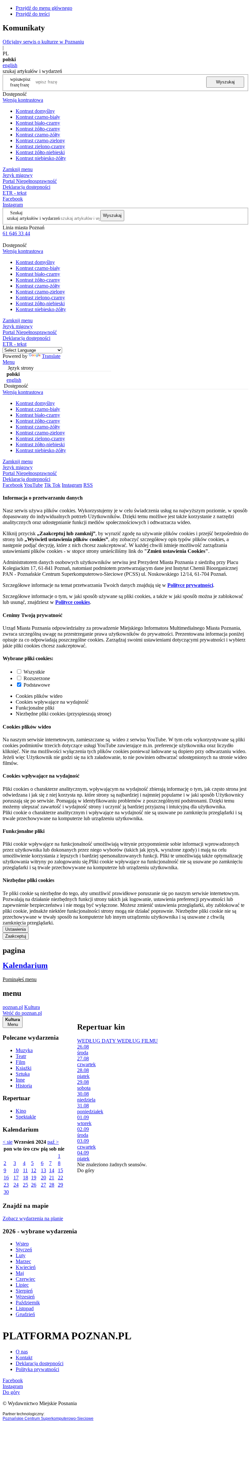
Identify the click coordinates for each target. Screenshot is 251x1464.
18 (25, 1177)
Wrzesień (25, 1296)
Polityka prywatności (37, 1369)
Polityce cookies (72, 602)
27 (43, 1185)
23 (6, 1185)
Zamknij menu (18, 169)
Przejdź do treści (33, 14)
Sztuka (23, 1074)
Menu (9, 362)
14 (51, 1170)
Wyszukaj (225, 81)
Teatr (21, 1056)
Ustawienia (15, 929)
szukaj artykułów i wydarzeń (33, 218)
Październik (28, 1302)
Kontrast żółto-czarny (38, 129)
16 (6, 1177)
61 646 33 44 (16, 233)
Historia (24, 1085)
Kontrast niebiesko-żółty (41, 158)
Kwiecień (26, 1267)
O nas (22, 1351)
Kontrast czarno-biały (38, 117)
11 (25, 1170)
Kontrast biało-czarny (38, 123)
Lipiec (22, 1285)
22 (60, 1177)
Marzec (23, 1261)
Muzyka (24, 1050)
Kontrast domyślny (35, 111)
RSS (88, 485)
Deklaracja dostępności (39, 1363)
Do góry (85, 1170)
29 (60, 1185)
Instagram (13, 204)
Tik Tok (52, 485)
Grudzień (25, 1314)
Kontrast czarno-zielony (40, 140)
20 (43, 1177)
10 (16, 1170)
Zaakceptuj (15, 936)
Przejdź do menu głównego (44, 8)
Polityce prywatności (190, 585)
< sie (7, 1142)
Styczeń (24, 1249)
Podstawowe (37, 685)
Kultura (32, 1007)
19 (33, 1177)
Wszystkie (34, 672)
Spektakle (26, 1117)
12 (33, 1170)
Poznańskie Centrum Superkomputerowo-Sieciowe (48, 1418)
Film (20, 1062)
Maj (20, 1273)
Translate (51, 356)
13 (43, 1170)
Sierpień (24, 1291)
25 (25, 1185)
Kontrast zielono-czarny (40, 146)
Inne (20, 1080)
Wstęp (22, 1243)
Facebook (13, 199)
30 (6, 1192)
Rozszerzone (37, 678)
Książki (23, 1068)
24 (16, 1185)
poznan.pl (13, 1007)
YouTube (33, 485)
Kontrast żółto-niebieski (40, 152)
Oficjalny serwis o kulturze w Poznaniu (43, 41)
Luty (20, 1255)
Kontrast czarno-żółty (38, 134)
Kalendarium (25, 965)
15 (60, 1170)
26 (33, 1185)
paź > (53, 1142)
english (10, 65)
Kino (21, 1111)
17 (16, 1177)
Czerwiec (25, 1279)
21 (51, 1177)
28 (51, 1185)
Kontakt (24, 1357)
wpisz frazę (25, 82)
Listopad (25, 1308)
